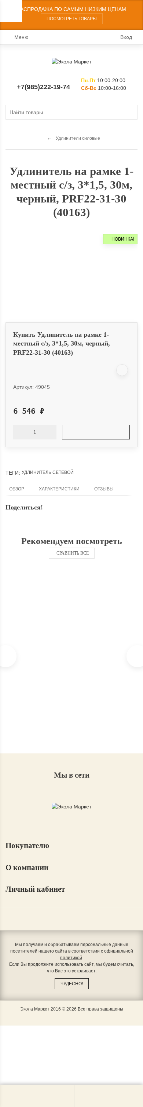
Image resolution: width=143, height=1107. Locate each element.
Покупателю (28, 845)
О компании (28, 867)
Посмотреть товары (72, 18)
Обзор (16, 489)
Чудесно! (71, 983)
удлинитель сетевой (48, 472)
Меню (21, 37)
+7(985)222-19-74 (43, 87)
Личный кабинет (36, 889)
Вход (126, 37)
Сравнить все (72, 553)
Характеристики (59, 489)
